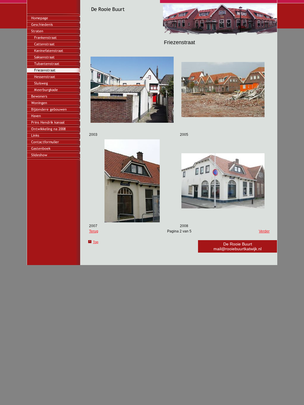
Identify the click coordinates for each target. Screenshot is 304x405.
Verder (264, 231)
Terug (93, 231)
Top (95, 242)
